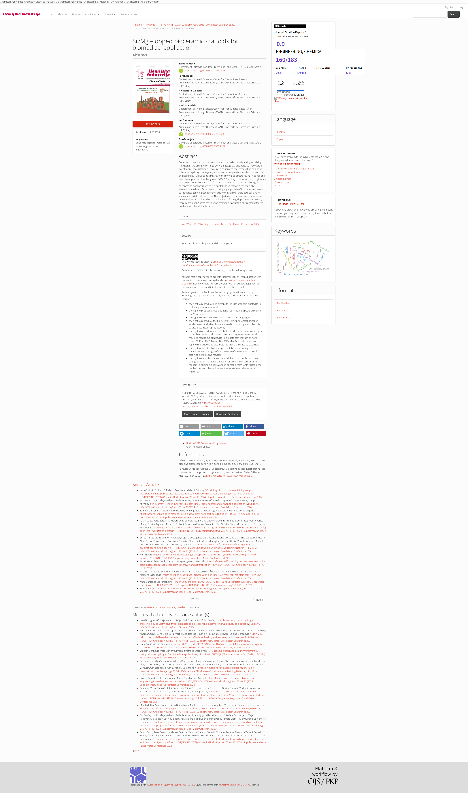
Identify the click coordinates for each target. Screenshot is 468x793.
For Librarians (284, 317)
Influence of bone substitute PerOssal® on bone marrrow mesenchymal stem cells (206, 574)
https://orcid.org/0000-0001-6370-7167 (204, 146)
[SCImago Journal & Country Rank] (290, 99)
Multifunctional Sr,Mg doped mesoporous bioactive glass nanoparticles (178, 513)
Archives (150, 24)
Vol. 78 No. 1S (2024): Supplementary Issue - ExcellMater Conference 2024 (198, 24)
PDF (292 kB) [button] (153, 124)
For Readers (283, 303)
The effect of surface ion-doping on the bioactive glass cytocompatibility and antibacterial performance (194, 708)
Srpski (280, 139)
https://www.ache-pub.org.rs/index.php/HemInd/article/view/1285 (207, 404)
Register (449, 7)
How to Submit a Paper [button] (84, 14)
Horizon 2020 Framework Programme (206, 443)
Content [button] (109, 14)
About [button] (61, 14)
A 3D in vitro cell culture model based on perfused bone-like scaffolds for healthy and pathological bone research (201, 635)
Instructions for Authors (287, 172)
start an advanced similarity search (165, 607)
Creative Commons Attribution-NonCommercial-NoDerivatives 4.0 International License (214, 263)
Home (49, 14)
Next (259, 599)
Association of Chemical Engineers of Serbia (171, 784)
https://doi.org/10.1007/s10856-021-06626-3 (229, 475)
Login (462, 7)
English (281, 131)
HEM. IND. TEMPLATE (290, 204)
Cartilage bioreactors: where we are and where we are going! (185, 588)
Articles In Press (282, 178)
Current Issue (281, 182)
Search (453, 14)
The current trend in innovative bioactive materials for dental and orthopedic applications (199, 503)
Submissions (281, 175)
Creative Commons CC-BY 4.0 (235, 784)
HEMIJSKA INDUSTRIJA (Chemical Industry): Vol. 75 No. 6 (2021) (221, 585)
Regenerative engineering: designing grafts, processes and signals (188, 554)
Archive (278, 185)
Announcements (130, 14)
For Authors (283, 310)
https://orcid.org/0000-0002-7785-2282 (204, 133)
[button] (189, 426)
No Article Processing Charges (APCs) (294, 168)
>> (139, 750)
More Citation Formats (196, 414)
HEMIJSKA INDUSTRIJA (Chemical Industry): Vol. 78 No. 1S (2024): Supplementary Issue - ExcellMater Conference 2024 (201, 497)
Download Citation (226, 414)
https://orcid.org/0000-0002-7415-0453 (204, 70)
